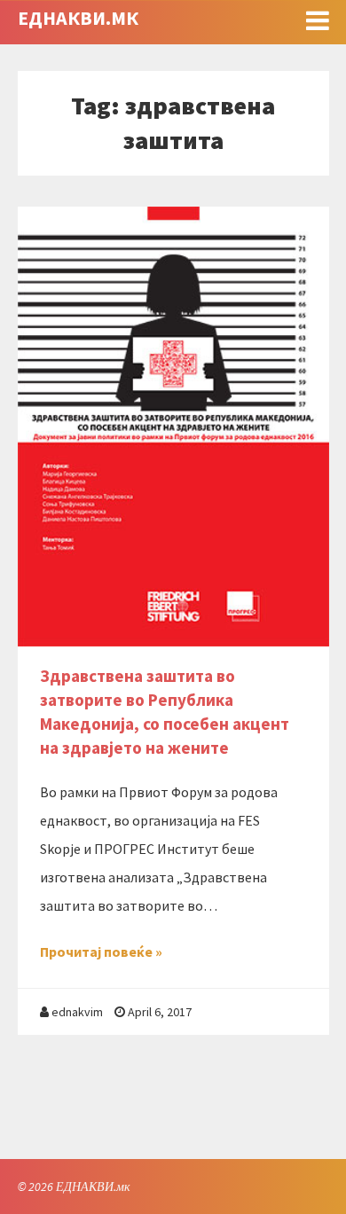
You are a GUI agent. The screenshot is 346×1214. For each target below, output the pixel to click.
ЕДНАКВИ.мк (78, 17)
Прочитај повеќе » (101, 951)
